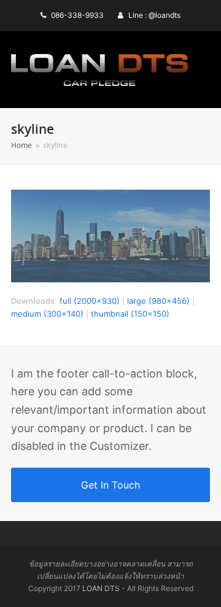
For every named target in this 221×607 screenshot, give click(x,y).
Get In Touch (110, 485)
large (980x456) (158, 301)
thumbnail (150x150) (130, 314)
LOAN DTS (101, 588)
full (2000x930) (90, 301)
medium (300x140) (47, 314)
